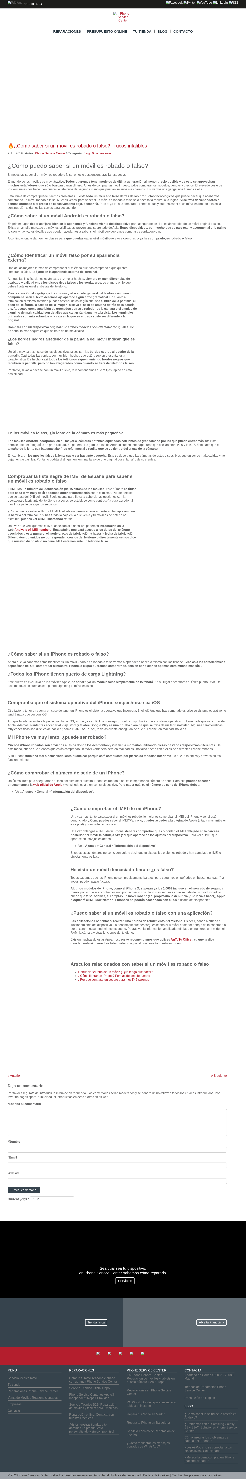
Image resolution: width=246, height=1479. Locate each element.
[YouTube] (204, 2)
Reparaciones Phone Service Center (33, 1391)
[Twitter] (190, 2)
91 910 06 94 (33, 4)
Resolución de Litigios (199, 1398)
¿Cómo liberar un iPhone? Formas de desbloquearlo (114, 975)
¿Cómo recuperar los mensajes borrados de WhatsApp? (148, 1444)
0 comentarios (101, 153)
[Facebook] (174, 2)
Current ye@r (18, 1199)
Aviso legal (101, 1475)
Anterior (14, 1075)
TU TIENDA (142, 31)
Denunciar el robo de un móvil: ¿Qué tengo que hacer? (115, 972)
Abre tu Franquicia (211, 1322)
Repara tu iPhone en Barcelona (148, 1422)
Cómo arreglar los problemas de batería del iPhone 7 (206, 1439)
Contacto (14, 1410)
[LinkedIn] (220, 2)
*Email (12, 1157)
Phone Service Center (50, 153)
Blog (86, 153)
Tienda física (96, 1322)
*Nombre (14, 1141)
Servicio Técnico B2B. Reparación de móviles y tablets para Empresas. (93, 1406)
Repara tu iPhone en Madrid (146, 1414)
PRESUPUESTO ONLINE (107, 31)
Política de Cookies (156, 1475)
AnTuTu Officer (181, 939)
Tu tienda (14, 1384)
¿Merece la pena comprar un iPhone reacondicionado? (209, 1459)
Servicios (125, 1281)
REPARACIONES (67, 31)
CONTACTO (183, 31)
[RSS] (233, 2)
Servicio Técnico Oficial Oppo (89, 1388)
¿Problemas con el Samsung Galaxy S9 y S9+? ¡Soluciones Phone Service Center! (210, 1427)
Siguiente (219, 1075)
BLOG (162, 31)
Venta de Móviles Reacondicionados (33, 1397)
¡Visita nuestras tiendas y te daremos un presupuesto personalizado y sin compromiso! (91, 1428)
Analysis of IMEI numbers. (33, 529)
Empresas (15, 1404)
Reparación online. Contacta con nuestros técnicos (91, 1416)
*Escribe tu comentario (24, 1104)
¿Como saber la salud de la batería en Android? (210, 1415)
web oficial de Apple (47, 784)
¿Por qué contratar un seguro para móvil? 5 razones (113, 979)
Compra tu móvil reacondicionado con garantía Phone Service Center (93, 1379)
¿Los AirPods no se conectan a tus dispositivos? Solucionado (208, 1449)
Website (13, 1173)
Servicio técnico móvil (22, 1378)
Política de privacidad (126, 1475)
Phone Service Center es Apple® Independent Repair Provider (91, 1396)
